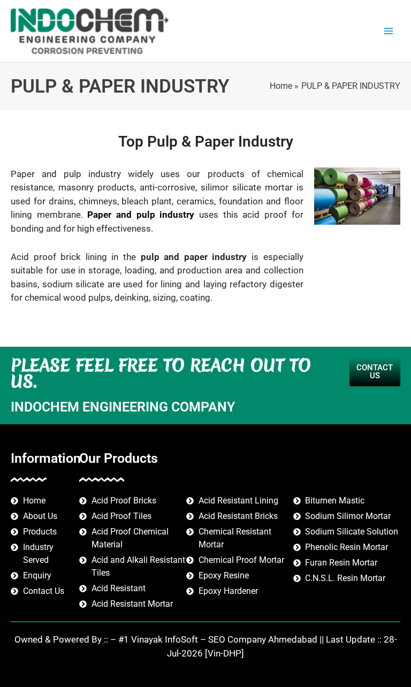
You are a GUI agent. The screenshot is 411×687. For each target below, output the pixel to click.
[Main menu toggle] (388, 31)
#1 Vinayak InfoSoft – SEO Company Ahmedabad (217, 639)
